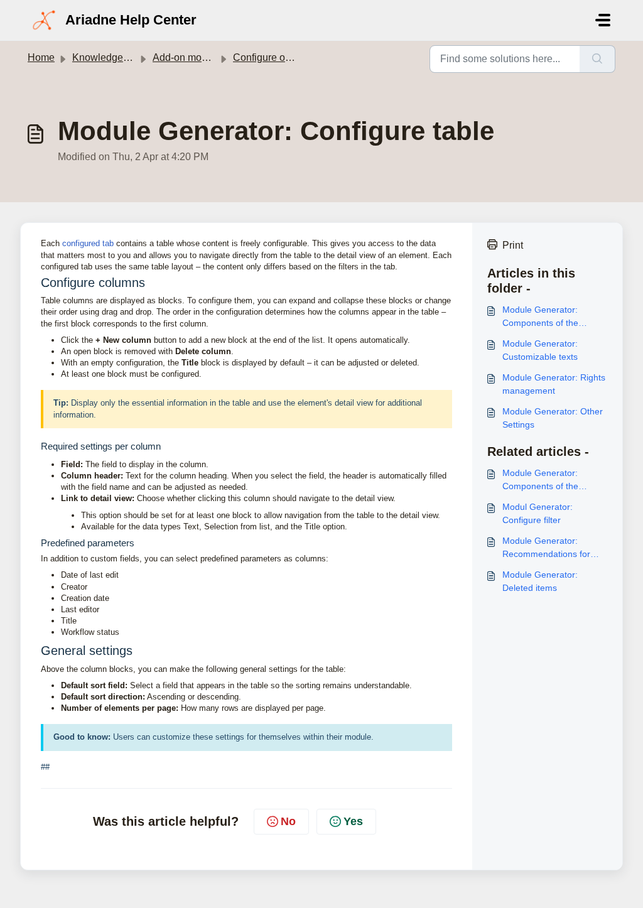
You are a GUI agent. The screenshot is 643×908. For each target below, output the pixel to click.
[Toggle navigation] (602, 20)
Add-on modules (189, 57)
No (288, 821)
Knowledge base (110, 57)
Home (41, 57)
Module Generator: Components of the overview (540, 317)
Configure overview (276, 57)
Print (512, 245)
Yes (353, 821)
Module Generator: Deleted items (540, 581)
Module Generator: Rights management (553, 384)
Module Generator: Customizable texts (540, 350)
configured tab (88, 243)
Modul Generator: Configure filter (537, 513)
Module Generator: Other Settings (552, 418)
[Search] (597, 59)
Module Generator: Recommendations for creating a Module (546, 548)
